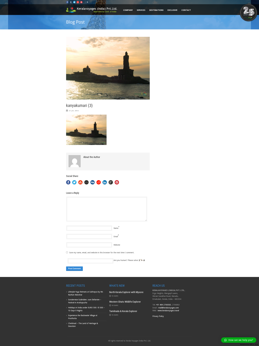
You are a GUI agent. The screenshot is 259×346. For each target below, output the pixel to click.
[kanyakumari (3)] (108, 68)
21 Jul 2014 (74, 111)
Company (128, 10)
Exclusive (172, 10)
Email (116, 236)
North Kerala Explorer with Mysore (126, 292)
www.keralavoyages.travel (168, 310)
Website (117, 245)
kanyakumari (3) (79, 105)
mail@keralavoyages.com (168, 308)
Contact (186, 10)
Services (141, 10)
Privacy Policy (158, 316)
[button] (238, 340)
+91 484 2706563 (163, 305)
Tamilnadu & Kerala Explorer (123, 311)
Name (116, 228)
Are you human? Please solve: (126, 260)
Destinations (156, 10)
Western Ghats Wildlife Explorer (125, 301)
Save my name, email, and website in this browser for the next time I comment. (101, 252)
